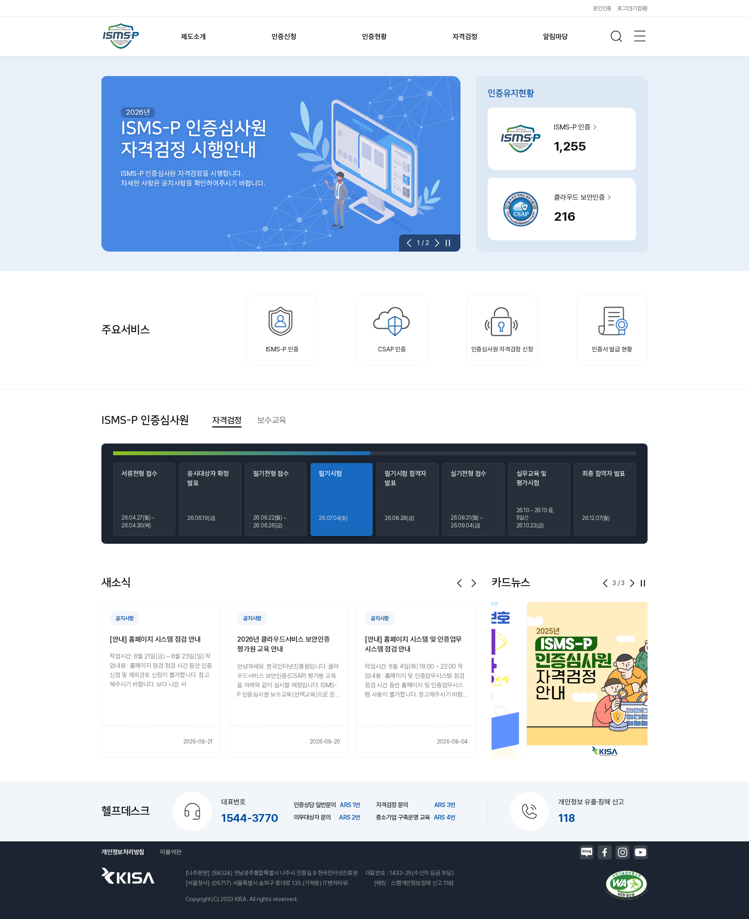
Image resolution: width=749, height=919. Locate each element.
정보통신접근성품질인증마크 (626, 885)
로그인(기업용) (632, 8)
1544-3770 (249, 818)
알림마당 (555, 36)
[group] (161, 680)
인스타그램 (623, 852)
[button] (411, 243)
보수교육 (271, 419)
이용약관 (170, 852)
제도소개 (193, 36)
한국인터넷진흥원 (127, 875)
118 (566, 818)
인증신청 (284, 36)
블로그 (587, 852)
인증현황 (374, 36)
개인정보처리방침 (122, 852)
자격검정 (465, 36)
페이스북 (605, 852)
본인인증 (602, 8)
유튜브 (641, 852)
